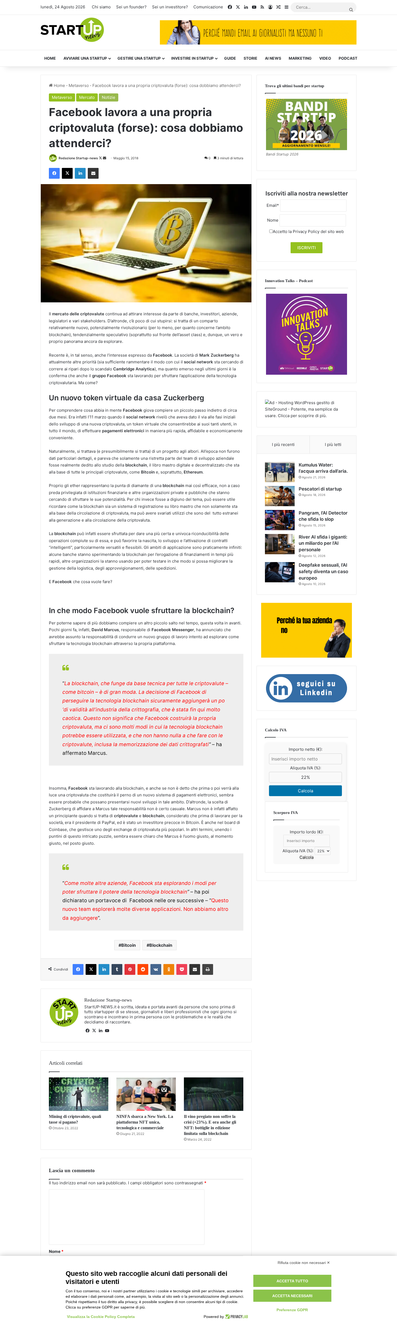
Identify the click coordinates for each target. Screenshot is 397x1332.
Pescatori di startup (320, 489)
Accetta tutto (292, 1281)
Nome (56, 1251)
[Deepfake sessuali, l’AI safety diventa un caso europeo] (280, 572)
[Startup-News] (72, 30)
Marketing (300, 58)
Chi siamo (101, 6)
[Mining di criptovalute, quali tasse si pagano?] (78, 1094)
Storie (250, 58)
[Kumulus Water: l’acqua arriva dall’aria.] (280, 472)
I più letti (333, 444)
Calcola (305, 790)
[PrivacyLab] (236, 1316)
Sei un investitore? (170, 6)
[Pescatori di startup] (280, 496)
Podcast (348, 58)
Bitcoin (128, 945)
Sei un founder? (131, 6)
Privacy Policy (306, 231)
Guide (230, 58)
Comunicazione (208, 6)
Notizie (108, 97)
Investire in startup (192, 58)
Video (325, 58)
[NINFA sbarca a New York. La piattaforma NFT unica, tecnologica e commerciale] (146, 1094)
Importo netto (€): (305, 749)
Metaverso (79, 85)
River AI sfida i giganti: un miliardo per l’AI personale (323, 543)
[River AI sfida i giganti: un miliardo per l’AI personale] (280, 544)
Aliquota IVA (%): (305, 767)
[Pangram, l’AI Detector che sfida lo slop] (280, 520)
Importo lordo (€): (307, 831)
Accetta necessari (292, 1296)
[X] (94, 1030)
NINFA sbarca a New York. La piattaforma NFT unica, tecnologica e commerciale (144, 1122)
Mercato (87, 97)
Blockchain (160, 945)
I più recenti (283, 444)
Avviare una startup (85, 58)
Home (50, 58)
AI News (273, 58)
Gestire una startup (139, 58)
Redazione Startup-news (78, 158)
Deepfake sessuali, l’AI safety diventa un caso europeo (323, 571)
